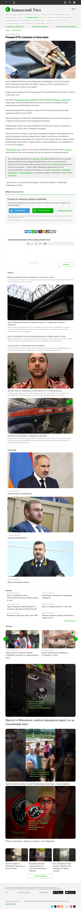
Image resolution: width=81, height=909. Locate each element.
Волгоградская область (62, 14)
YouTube (12, 175)
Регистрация (33, 263)
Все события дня (70, 621)
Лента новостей (16, 30)
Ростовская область (39, 20)
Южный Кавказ (40, 23)
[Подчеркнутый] (36, 243)
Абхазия (8, 14)
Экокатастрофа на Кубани (67, 26)
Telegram (56, 164)
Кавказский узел (13, 150)
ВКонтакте (12, 173)
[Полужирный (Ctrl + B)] (28, 243)
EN (10, 2)
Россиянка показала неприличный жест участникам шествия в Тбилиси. (37, 867)
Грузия (8, 17)
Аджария (14, 14)
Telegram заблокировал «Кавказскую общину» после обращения (30, 841)
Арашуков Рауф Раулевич (17, 538)
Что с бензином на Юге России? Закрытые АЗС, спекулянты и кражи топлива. (62, 867)
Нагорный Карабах (11, 20)
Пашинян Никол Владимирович (20, 493)
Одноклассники (25, 173)
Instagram (66, 170)
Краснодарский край (68, 17)
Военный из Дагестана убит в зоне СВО (22, 615)
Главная (7, 30)
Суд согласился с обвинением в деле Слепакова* (26, 345)
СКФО (65, 20)
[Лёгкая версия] (14, 2)
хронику (68, 150)
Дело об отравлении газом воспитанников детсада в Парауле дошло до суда (36, 336)
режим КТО (35, 100)
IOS (41, 159)
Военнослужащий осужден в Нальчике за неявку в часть (58, 616)
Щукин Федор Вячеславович (19, 582)
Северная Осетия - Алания (54, 20)
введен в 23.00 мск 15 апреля (56, 100)
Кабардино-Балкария (32, 17)
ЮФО (47, 23)
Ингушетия (21, 17)
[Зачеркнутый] (40, 243)
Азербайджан (29, 14)
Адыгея (21, 14)
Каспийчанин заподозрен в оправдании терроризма (27, 435)
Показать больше (40, 876)
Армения (37, 14)
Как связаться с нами (24, 892)
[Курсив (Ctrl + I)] (32, 243)
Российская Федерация (25, 20)
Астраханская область (47, 14)
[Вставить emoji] (45, 243)
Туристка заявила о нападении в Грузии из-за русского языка (15, 865)
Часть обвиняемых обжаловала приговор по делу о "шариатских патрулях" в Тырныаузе (37, 323)
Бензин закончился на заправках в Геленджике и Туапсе (55, 653)
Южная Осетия (29, 23)
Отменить (66, 264)
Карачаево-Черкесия (54, 17)
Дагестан (14, 17)
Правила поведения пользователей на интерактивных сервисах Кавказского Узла (46, 901)
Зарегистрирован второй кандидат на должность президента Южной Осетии (22, 607)
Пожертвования (43, 892)
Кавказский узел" (22, 100)
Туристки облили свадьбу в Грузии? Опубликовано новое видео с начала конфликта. (38, 784)
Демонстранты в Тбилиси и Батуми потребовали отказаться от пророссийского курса (22, 654)
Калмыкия (43, 17)
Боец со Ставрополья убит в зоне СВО (57, 606)
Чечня (22, 23)
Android (36, 159)
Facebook (56, 170)
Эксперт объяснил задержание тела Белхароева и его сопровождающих (35, 390)
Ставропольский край (12, 23)
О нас (6, 892)
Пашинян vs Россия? (41, 26)
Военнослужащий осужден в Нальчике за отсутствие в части (31, 277)
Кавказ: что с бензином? (15, 26)
